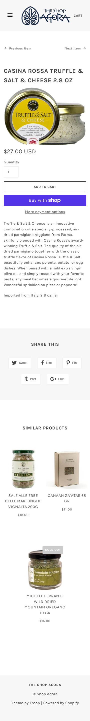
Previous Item (19, 48)
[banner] (46, 15)
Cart (78, 15)
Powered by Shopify (61, 703)
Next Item (73, 48)
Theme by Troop (25, 703)
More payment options (45, 212)
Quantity (11, 162)
